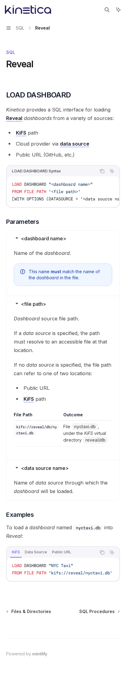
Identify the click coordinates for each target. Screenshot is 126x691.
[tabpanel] (63, 569)
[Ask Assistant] (112, 171)
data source (74, 144)
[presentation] (63, 191)
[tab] (16, 552)
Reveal (14, 118)
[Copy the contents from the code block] (102, 171)
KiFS (21, 133)
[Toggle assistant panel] (118, 9)
